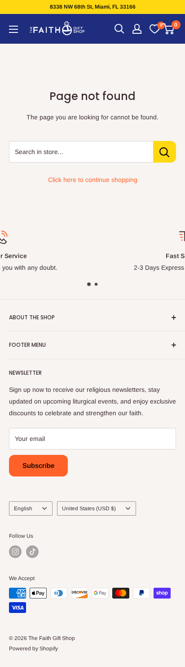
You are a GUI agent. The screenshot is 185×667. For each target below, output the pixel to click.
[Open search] (119, 29)
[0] (154, 29)
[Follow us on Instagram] (15, 551)
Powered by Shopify (33, 648)
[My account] (136, 29)
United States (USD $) (89, 508)
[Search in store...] (164, 152)
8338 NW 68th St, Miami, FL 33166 (93, 7)
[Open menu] (13, 29)
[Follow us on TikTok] (32, 551)
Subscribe (38, 465)
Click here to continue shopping (92, 179)
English (23, 508)
